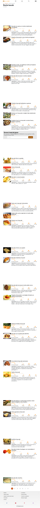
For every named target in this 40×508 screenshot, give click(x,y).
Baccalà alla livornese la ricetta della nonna (22, 285)
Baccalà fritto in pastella (17, 158)
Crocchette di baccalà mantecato (19, 361)
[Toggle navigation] (35, 1)
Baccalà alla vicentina (16, 477)
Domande (5, 497)
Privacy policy (24, 494)
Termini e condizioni (25, 496)
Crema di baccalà (15, 167)
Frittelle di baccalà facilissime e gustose (21, 103)
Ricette (5, 492)
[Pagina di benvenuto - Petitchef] (3, 3)
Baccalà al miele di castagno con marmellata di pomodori (22, 450)
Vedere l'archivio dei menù (9, 496)
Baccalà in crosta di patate (18, 177)
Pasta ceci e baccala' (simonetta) (19, 203)
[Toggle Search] (28, 1)
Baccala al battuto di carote (18, 257)
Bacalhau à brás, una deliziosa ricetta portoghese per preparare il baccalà (23, 65)
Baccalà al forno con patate (18, 247)
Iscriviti (30, 137)
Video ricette (6, 494)
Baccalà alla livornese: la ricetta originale (21, 75)
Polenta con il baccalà (16, 220)
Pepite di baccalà (15, 372)
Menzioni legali (24, 497)
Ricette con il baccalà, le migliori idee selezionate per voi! (23, 114)
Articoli (5, 499)
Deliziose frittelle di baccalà (18, 323)
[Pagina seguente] (25, 488)
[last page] (28, 488)
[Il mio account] (22, 1)
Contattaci (23, 492)
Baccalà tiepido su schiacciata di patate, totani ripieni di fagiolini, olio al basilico (22, 401)
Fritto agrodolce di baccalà (18, 411)
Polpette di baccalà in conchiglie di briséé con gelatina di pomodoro (22, 296)
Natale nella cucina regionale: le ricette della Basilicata (22, 214)
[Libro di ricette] (16, 1)
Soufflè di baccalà (15, 439)
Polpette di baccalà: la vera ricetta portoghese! (22, 37)
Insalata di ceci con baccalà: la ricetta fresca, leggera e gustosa (22, 121)
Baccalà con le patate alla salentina (20, 333)
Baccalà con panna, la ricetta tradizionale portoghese (21, 27)
